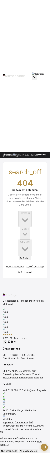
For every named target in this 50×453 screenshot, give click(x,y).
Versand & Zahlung (34, 425)
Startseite (15, 266)
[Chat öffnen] (44, 447)
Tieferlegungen (10, 377)
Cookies (16, 429)
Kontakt (25, 271)
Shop (35, 266)
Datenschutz (21, 422)
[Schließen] (45, 155)
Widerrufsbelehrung (13, 425)
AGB (31, 422)
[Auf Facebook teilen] (12, 341)
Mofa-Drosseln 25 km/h (27, 374)
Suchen (26, 258)
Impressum (8, 422)
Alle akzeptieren (28, 451)
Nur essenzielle (9, 451)
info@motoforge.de (35, 390)
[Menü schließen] (34, 77)
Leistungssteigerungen (31, 377)
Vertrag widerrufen (31, 429)
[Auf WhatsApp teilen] (9, 341)
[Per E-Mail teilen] (15, 341)
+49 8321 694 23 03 (14, 390)
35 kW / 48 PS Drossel (15, 370)
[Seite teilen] (5, 342)
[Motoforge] (15, 76)
